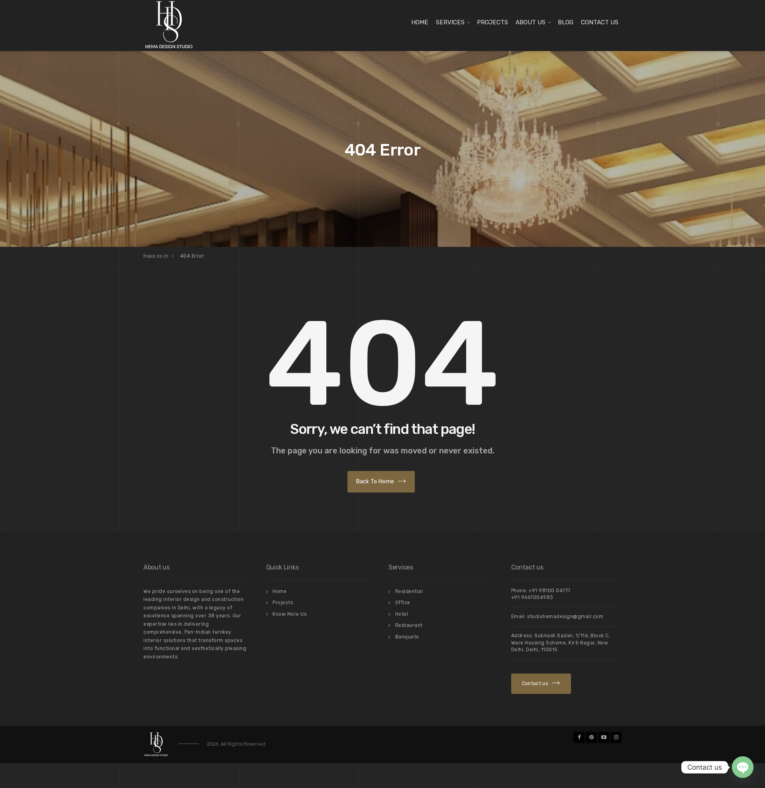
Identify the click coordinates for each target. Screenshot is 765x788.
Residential (409, 591)
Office (402, 602)
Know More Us (289, 614)
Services (450, 22)
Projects (492, 22)
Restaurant (409, 625)
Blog (565, 22)
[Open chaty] (742, 764)
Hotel (401, 614)
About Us (530, 22)
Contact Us (599, 22)
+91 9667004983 (532, 597)
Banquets (407, 637)
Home (419, 22)
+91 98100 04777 (550, 590)
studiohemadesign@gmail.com (565, 616)
